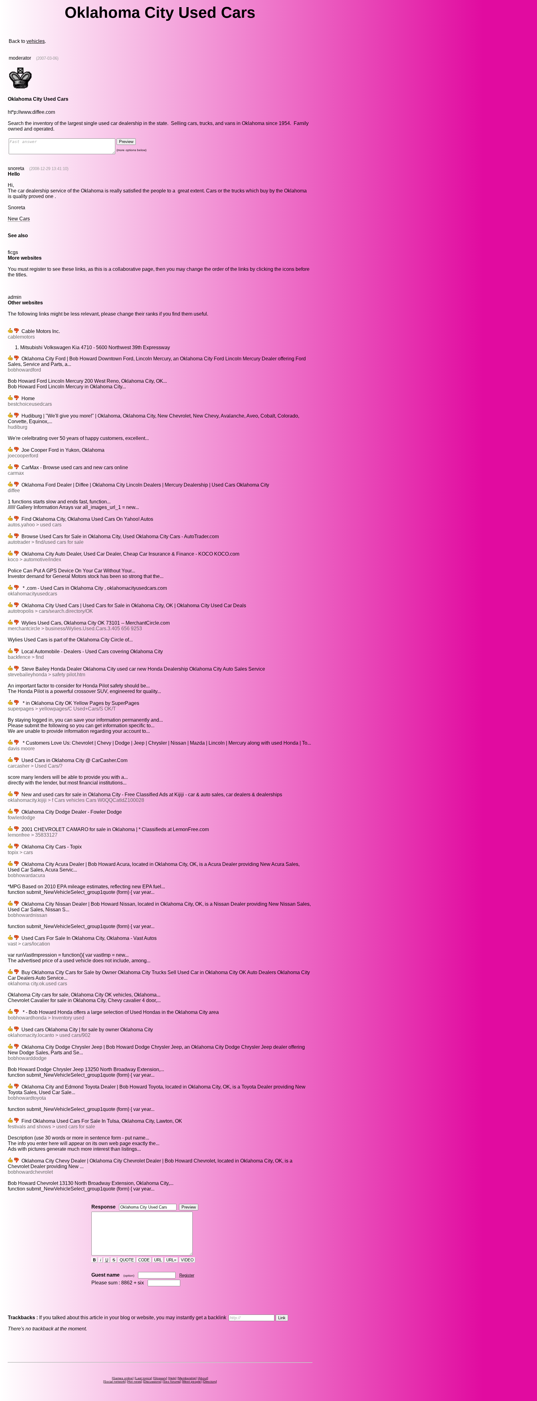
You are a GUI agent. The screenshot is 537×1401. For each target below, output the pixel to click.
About (203, 1378)
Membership (187, 1378)
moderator (20, 58)
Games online (123, 1378)
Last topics (143, 1378)
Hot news (134, 1381)
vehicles (35, 41)
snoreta (16, 168)
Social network (114, 1381)
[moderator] (20, 88)
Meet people (192, 1381)
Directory (210, 1381)
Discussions (152, 1381)
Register (186, 1275)
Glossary (160, 1378)
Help (172, 1378)
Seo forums (171, 1381)
